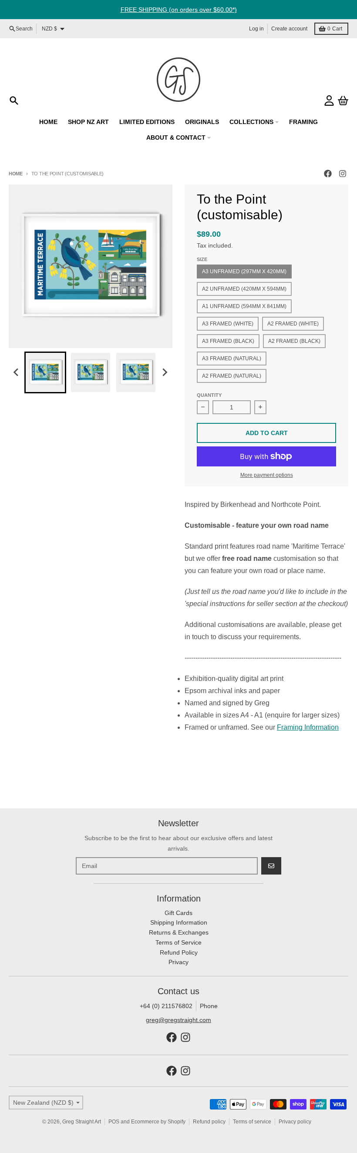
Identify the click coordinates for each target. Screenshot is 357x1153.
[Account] (329, 100)
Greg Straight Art (81, 1122)
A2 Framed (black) (294, 341)
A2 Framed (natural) (231, 376)
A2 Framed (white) (293, 324)
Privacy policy (295, 1122)
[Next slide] (164, 372)
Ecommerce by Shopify (158, 1122)
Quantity (209, 395)
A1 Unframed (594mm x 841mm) (244, 306)
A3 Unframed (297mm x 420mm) (244, 271)
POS (113, 1122)
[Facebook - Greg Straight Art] (327, 173)
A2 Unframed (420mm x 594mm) (244, 289)
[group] (45, 372)
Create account (289, 29)
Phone (209, 1005)
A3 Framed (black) (228, 341)
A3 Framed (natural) (231, 358)
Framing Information (308, 727)
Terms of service (252, 1122)
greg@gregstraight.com (178, 1019)
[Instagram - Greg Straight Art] (342, 173)
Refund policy (209, 1122)
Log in (256, 29)
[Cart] (343, 100)
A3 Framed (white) (227, 324)
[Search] (14, 100)
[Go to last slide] (16, 372)
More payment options (266, 475)
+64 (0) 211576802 (166, 1005)
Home (16, 173)
